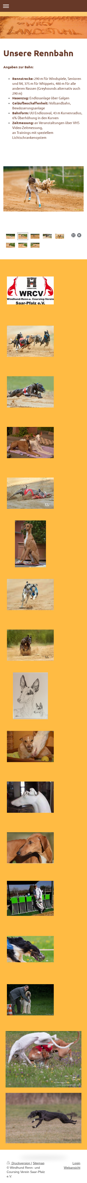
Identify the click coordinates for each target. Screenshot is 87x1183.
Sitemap (38, 1163)
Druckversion (21, 1163)
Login (76, 1163)
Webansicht (72, 1167)
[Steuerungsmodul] (30, 797)
